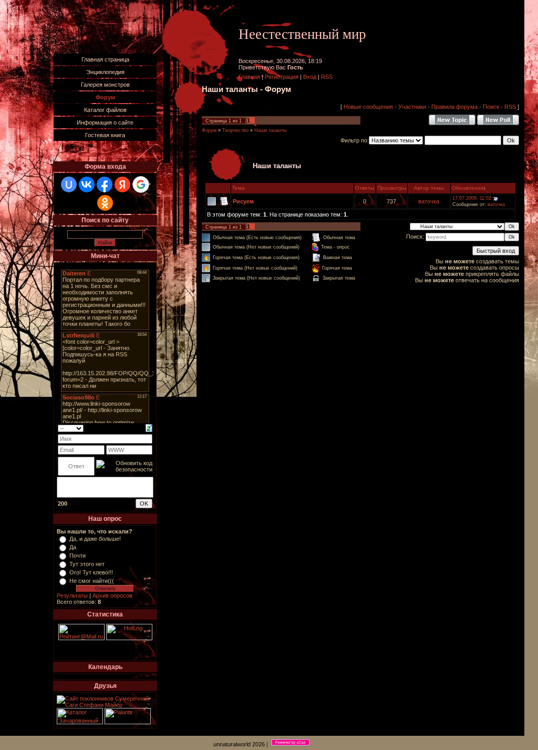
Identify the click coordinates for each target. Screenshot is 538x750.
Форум (209, 130)
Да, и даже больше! (95, 539)
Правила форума (454, 107)
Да (72, 547)
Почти (77, 555)
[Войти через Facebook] (104, 184)
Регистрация (281, 77)
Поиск (491, 107)
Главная (249, 77)
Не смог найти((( (91, 581)
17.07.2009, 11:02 (471, 198)
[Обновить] (149, 427)
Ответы (364, 188)
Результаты (72, 595)
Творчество (235, 130)
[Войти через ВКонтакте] (87, 184)
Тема (238, 188)
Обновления (467, 188)
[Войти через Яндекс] (122, 184)
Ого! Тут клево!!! (91, 572)
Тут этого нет (87, 564)
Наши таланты (270, 130)
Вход (309, 77)
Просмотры (391, 188)
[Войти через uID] (69, 184)
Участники (412, 107)
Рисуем (243, 201)
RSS (327, 77)
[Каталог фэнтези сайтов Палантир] (128, 722)
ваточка (428, 201)
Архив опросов (112, 595)
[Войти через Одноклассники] (105, 203)
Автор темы (429, 188)
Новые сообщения (368, 107)
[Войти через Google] (140, 184)
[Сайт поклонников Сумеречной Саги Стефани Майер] (105, 705)
